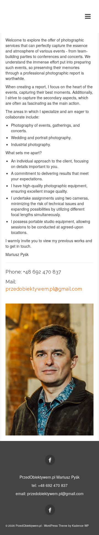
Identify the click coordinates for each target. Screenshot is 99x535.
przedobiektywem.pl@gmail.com (44, 289)
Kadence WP (80, 526)
